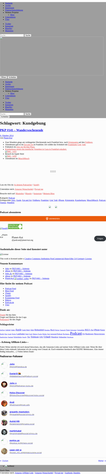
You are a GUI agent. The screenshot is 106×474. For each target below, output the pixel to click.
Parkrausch (4, 319)
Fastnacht (63, 330)
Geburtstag (73, 330)
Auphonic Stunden (73, 473)
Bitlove (8, 300)
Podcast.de (9, 302)
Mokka (44, 334)
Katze (102, 330)
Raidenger (89, 334)
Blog (12, 15)
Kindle (2, 334)
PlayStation (66, 334)
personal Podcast (56, 334)
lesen (27, 334)
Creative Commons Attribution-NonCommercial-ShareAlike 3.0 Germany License (58, 259)
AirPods (2, 330)
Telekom (35, 337)
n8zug (7, 271)
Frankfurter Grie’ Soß (76, 144)
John (7, 268)
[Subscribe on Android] (15, 228)
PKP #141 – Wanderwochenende (21, 130)
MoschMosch (23, 158)
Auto (32, 330)
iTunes (8, 293)
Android (7, 330)
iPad (92, 330)
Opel (48, 334)
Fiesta (68, 330)
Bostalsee (47, 330)
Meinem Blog (48, 193)
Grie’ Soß (53, 200)
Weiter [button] (101, 461)
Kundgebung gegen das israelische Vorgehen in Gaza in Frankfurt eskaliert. (36, 149)
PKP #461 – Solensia (20, 268)
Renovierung (99, 334)
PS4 (83, 334)
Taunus (3, 202)
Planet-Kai (8, 138)
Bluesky (28, 193)
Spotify (36, 185)
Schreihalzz (18, 337)
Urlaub (47, 336)
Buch (52, 330)
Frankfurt (44, 200)
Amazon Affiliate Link (24, 473)
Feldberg (88, 142)
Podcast (12, 198)
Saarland (10, 337)
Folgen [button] (100, 238)
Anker (13, 330)
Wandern (10, 202)
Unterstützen (10, 17)
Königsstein (73, 142)
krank (10, 334)
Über (7, 19)
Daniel (2, 315)
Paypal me (39, 189)
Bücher (57, 330)
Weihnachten (63, 337)
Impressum (9, 8)
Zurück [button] (5, 461)
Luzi (30, 334)
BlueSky (8, 28)
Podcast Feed (10, 288)
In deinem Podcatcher (23, 185)
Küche (14, 334)
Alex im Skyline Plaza (25, 147)
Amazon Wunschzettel (24, 189)
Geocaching (80, 330)
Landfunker (20, 334)
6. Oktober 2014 (6, 135)
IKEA (87, 330)
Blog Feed (9, 291)
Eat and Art (29, 144)
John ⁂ (8, 274)
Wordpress (70, 337)
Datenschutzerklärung (14, 10)
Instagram (9, 26)
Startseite (9, 3)
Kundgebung (80, 200)
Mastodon (9, 31)
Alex (13, 200)
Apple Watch (26, 330)
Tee (28, 337)
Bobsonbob (39, 330)
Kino (6, 334)
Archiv (8, 5)
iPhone (61, 200)
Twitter (8, 24)
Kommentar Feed (12, 298)
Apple (18, 200)
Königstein (69, 200)
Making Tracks (37, 334)
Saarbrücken (3, 337)
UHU (41, 337)
